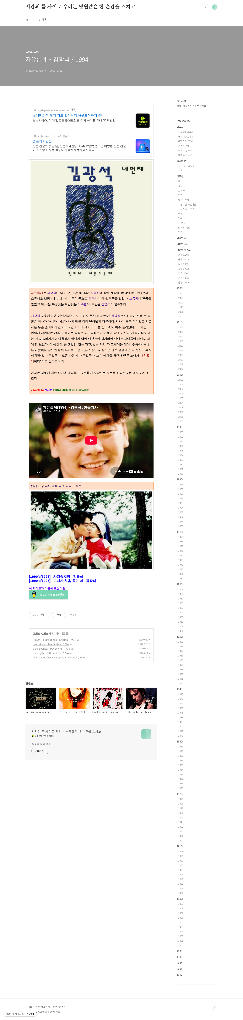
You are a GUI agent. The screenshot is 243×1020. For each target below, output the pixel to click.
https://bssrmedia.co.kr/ (47, 136)
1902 (180, 936)
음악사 (180, 127)
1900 (180, 945)
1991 (180, 469)
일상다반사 (183, 199)
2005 (180, 398)
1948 (180, 698)
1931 (180, 783)
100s (179, 974)
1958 (180, 646)
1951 (180, 678)
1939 (180, 746)
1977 (180, 546)
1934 (180, 769)
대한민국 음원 (184, 249)
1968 (180, 594)
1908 (180, 908)
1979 (180, 537)
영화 (180, 213)
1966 (180, 603)
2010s (180, 322)
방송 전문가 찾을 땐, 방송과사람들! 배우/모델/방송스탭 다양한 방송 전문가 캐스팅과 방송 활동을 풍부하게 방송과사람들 (79, 148)
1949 (180, 694)
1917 (180, 860)
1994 (45, 633)
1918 (180, 856)
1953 (180, 669)
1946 (180, 708)
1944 (180, 717)
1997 (180, 441)
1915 (180, 869)
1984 (180, 507)
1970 (180, 578)
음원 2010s (183, 259)
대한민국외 (182, 244)
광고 (180, 186)
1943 (180, 721)
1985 (180, 503)
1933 (180, 774)
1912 (180, 883)
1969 (180, 589)
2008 (180, 384)
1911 (180, 888)
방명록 (43, 19)
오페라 (181, 190)
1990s (36, 633)
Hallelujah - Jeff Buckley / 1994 (51, 653)
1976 (180, 550)
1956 (180, 655)
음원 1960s (183, 282)
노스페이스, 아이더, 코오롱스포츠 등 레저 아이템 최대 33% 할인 (74, 120)
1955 (180, 660)
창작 (180, 195)
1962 (180, 621)
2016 (180, 341)
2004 (180, 402)
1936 (180, 760)
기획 (180, 170)
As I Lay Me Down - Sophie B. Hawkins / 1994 (59, 657)
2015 (180, 345)
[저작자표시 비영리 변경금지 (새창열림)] (71, 614)
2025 (180, 293)
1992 (180, 464)
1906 (180, 917)
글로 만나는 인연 (186, 209)
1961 (180, 626)
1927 (180, 808)
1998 (180, 436)
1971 (180, 573)
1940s (180, 689)
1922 (180, 831)
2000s (180, 374)
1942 (180, 726)
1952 (180, 674)
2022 (180, 307)
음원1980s (183, 273)
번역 (180, 232)
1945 (180, 712)
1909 (180, 903)
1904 (180, 927)
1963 (180, 617)
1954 (180, 664)
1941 (180, 731)
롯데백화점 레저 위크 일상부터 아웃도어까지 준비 (68, 115)
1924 (180, 822)
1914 (180, 874)
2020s (180, 288)
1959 (180, 641)
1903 (180, 931)
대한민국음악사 (185, 141)
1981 (180, 521)
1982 (180, 516)
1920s (180, 794)
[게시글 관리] (47, 615)
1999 (180, 432)
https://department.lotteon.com (51, 110)
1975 (180, 555)
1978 (180, 541)
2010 (180, 368)
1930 (180, 788)
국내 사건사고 (185, 150)
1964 (180, 612)
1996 (180, 446)
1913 (180, 879)
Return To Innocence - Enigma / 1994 (54, 639)
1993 (180, 459)
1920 (180, 840)
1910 (180, 893)
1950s (180, 636)
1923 (180, 826)
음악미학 (181, 161)
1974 (180, 560)
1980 (180, 526)
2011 (180, 364)
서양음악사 (183, 145)
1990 (180, 473)
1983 (180, 512)
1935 (180, 765)
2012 (180, 359)
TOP (215, 1008)
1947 (180, 703)
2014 (180, 350)
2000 (180, 421)
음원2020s (183, 254)
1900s (180, 898)
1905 (180, 922)
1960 (180, 631)
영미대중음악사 (185, 136)
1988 (180, 489)
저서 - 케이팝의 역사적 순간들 (191, 106)
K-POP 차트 (184, 227)
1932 (180, 779)
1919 (180, 851)
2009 (180, 379)
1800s (180, 951)
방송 (180, 218)
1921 (180, 836)
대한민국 (181, 238)
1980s (180, 479)
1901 (180, 940)
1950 (180, 683)
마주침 (180, 176)
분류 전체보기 (184, 121)
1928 (180, 803)
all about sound (40, 743)
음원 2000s (183, 264)
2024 (180, 298)
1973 (180, 564)
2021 (180, 311)
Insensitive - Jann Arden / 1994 (51, 644)
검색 (206, 7)
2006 (180, 393)
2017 (180, 336)
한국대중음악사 (185, 132)
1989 (180, 484)
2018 (180, 331)
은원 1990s (183, 268)
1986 (180, 498)
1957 (180, 651)
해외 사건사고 (185, 155)
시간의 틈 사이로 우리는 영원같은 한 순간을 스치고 (80, 6)
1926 (180, 812)
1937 (180, 755)
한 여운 (181, 223)
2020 (180, 316)
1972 (180, 569)
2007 (180, 389)
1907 (180, 913)
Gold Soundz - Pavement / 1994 (51, 648)
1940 (180, 735)
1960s (180, 584)
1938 (180, 751)
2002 (180, 412)
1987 (180, 493)
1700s (180, 957)
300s (179, 963)
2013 (180, 355)
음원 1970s (183, 277)
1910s (180, 846)
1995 (180, 450)
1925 (180, 817)
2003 (180, 407)
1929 (180, 799)
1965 (180, 607)
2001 (180, 416)
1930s (180, 741)
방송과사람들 (42, 141)
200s (179, 968)
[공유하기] (42, 615)
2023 (180, 302)
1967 (180, 598)
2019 (180, 327)
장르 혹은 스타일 (186, 166)
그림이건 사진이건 (187, 204)
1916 (180, 865)
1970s (180, 532)
